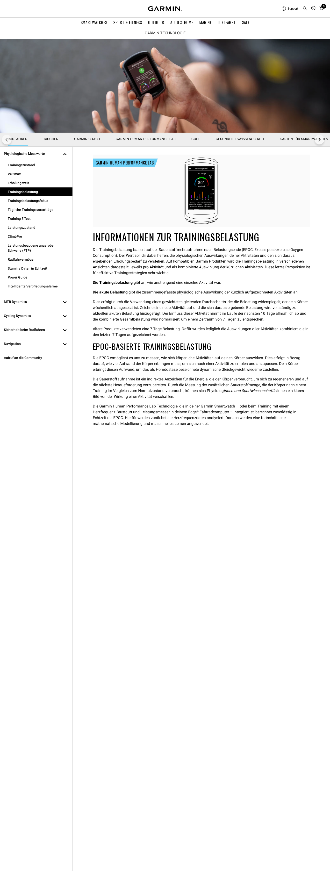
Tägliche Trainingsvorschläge (30, 210)
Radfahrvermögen (22, 259)
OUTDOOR (156, 22)
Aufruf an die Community (23, 358)
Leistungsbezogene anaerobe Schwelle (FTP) (31, 247)
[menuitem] (290, 8)
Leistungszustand (21, 227)
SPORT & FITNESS (127, 22)
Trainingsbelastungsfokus (28, 201)
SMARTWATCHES (94, 22)
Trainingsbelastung (23, 192)
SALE (246, 22)
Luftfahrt (227, 22)
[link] (165, 86)
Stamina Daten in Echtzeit (27, 268)
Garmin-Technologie (165, 33)
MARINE (205, 22)
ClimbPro (15, 236)
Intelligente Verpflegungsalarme (33, 286)
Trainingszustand (21, 165)
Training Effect (19, 219)
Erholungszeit (18, 183)
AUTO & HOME (181, 22)
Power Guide (17, 277)
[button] (36, 154)
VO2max (14, 174)
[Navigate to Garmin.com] (165, 8)
